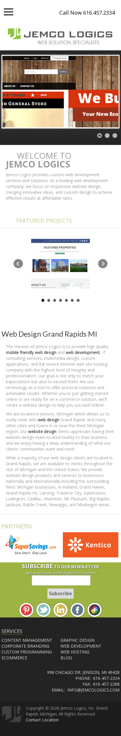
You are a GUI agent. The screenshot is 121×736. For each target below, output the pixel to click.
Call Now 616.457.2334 (87, 12)
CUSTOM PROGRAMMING (26, 652)
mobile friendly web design (31, 352)
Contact (33, 720)
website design (43, 431)
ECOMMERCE (14, 657)
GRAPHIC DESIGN (77, 640)
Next (102, 263)
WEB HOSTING (74, 652)
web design (48, 419)
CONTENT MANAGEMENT (26, 640)
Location (50, 720)
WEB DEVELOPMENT (80, 646)
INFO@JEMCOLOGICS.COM (93, 690)
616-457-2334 (106, 678)
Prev (18, 263)
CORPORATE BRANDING (25, 646)
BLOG (66, 657)
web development (83, 352)
